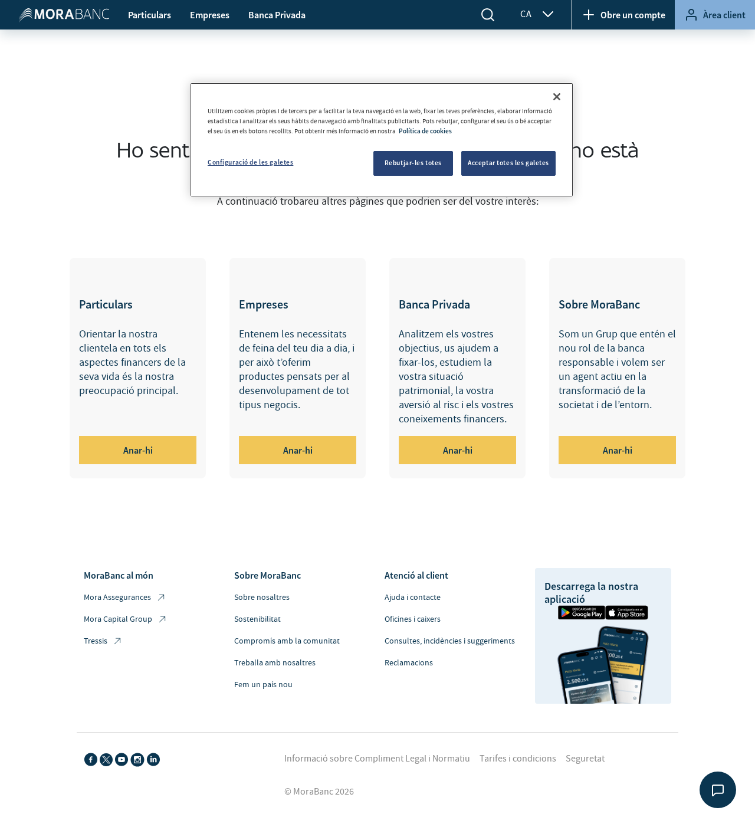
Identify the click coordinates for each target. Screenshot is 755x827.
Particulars (149, 15)
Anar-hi (138, 450)
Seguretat (585, 758)
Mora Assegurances (117, 597)
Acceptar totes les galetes (508, 163)
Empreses (209, 15)
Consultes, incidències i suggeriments (450, 641)
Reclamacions (409, 663)
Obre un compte (632, 15)
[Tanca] (557, 97)
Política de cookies (425, 131)
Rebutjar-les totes (413, 163)
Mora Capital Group (118, 619)
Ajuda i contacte (413, 597)
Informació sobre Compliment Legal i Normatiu (377, 758)
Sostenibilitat (257, 619)
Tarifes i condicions (518, 758)
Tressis (95, 641)
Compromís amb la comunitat (287, 641)
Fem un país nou (263, 685)
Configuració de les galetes (250, 162)
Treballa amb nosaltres (275, 663)
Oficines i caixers (413, 619)
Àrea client (724, 15)
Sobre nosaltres (262, 597)
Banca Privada (277, 15)
